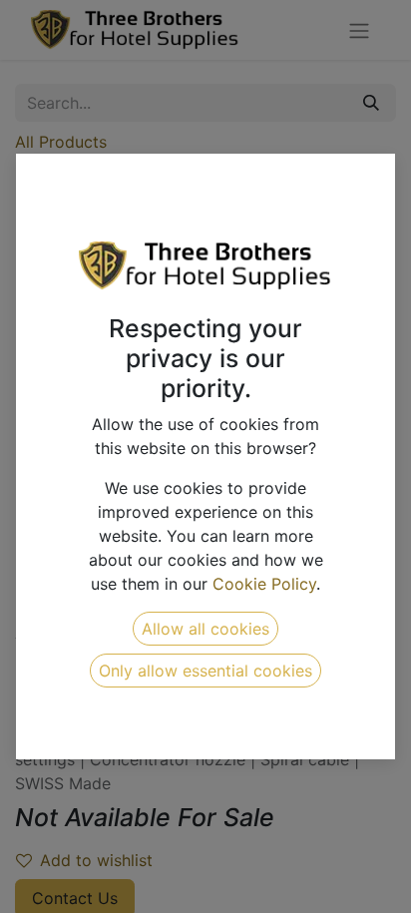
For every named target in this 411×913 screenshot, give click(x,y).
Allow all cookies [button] (205, 629)
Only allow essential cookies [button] (205, 671)
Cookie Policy (264, 584)
